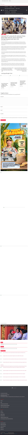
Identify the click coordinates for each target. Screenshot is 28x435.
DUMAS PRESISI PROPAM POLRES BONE (9, 8)
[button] (12, 6)
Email (2, 110)
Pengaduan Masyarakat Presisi (4, 417)
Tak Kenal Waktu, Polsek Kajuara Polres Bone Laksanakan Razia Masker (23, 82)
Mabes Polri (2, 427)
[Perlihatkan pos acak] (26, 10)
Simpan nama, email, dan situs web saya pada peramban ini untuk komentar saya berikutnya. (14, 117)
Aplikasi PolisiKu (3, 414)
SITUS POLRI (6, 6)
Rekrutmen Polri (3, 415)
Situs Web (2, 113)
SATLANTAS (5, 34)
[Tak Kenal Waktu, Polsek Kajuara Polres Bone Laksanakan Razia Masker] (23, 75)
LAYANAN (11, 6)
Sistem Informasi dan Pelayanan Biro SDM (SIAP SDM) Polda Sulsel (14, 13)
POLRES (2, 34)
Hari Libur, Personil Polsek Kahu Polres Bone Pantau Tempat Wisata (14, 84)
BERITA (15, 6)
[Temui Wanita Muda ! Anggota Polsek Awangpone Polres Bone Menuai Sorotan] (5, 75)
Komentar (2, 96)
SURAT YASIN (6, 10)
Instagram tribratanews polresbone (5, 405)
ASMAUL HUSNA (18, 8)
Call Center (2, 412)
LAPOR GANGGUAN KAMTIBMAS (13, 10)
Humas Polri (2, 429)
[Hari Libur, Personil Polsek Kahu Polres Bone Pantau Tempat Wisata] (14, 75)
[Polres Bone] (1, 10)
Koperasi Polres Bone (3, 424)
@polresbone (6, 40)
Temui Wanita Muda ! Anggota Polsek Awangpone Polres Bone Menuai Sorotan (4, 85)
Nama (2, 106)
